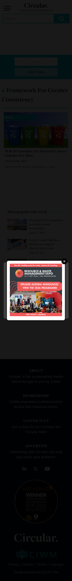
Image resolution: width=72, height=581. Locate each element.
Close (64, 261)
